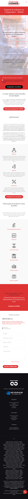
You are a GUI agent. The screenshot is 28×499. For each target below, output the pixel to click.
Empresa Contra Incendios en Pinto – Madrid (14, 478)
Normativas (14, 419)
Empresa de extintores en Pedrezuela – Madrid (14, 470)
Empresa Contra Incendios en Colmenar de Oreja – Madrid (14, 455)
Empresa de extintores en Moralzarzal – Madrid (14, 442)
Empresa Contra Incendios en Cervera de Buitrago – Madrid (14, 444)
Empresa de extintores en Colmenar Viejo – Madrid (14, 477)
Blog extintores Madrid (14, 405)
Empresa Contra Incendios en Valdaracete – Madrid (14, 454)
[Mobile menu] (26, 2)
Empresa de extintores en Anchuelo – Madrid (14, 441)
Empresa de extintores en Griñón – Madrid (14, 466)
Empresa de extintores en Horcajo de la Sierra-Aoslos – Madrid (14, 465)
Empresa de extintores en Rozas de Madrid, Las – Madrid (14, 457)
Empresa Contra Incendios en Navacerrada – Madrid (14, 446)
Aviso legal (14, 417)
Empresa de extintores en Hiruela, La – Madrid (14, 462)
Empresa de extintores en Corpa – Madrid (14, 476)
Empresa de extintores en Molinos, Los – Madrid (14, 473)
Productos (14, 403)
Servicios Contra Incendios (14, 402)
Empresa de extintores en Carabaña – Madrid (14, 463)
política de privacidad (15, 361)
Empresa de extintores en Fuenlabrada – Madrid (14, 471)
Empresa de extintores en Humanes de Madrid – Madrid (14, 449)
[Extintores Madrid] (14, 3)
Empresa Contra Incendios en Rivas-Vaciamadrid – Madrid (14, 447)
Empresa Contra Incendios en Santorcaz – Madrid (14, 472)
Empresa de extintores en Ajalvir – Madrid (14, 450)
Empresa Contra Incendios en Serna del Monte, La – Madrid (14, 445)
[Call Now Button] (25, 492)
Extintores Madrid (10, 490)
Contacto (14, 406)
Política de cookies (14, 418)
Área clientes (14, 407)
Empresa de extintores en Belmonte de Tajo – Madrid (14, 461)
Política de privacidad (14, 415)
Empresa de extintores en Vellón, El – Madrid (14, 475)
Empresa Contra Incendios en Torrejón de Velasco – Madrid (14, 460)
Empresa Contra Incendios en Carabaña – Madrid (14, 456)
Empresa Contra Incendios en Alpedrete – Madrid (14, 451)
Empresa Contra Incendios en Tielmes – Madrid (14, 452)
